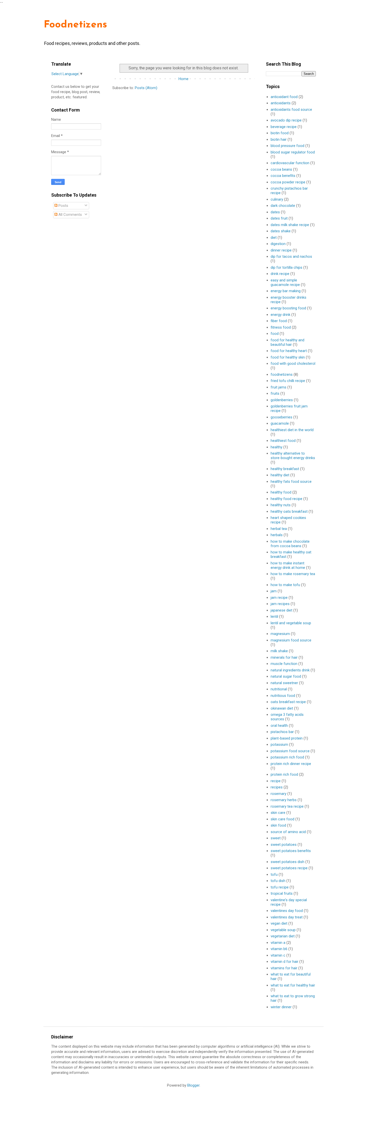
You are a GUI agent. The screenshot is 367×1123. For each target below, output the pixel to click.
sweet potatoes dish (287, 862)
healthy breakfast (285, 469)
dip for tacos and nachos (291, 256)
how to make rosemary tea (293, 574)
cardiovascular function (290, 163)
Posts (62, 205)
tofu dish (278, 880)
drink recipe (280, 273)
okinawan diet (282, 708)
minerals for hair (284, 657)
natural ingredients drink (290, 670)
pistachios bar (282, 732)
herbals (277, 535)
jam (274, 591)
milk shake (279, 651)
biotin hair (279, 139)
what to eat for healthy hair (293, 985)
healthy (276, 447)
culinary (277, 199)
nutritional (279, 689)
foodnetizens (282, 374)
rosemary (278, 793)
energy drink (280, 314)
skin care (278, 812)
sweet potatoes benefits (291, 851)
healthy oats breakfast (289, 511)
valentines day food (287, 910)
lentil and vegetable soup (291, 623)
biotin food (280, 133)
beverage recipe (284, 127)
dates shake (281, 231)
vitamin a (278, 942)
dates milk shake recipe (290, 225)
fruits (275, 393)
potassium (279, 744)
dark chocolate (283, 205)
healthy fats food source (291, 481)
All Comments (69, 214)
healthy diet (280, 475)
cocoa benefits (283, 175)
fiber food (279, 321)
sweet (276, 838)
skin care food (282, 819)
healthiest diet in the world (292, 430)
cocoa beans (281, 169)
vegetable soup (283, 930)
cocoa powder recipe (288, 182)
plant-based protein (287, 738)
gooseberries (281, 417)
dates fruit (279, 218)
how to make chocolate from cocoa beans (290, 543)
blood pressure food (287, 145)
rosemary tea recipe (287, 806)
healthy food (281, 492)
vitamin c (278, 955)
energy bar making (286, 291)
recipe (276, 781)
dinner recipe (281, 250)
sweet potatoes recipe (289, 868)
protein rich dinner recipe (291, 763)
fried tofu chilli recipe (288, 380)
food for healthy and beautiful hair (287, 342)
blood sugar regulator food (293, 152)
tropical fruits (282, 893)
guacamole (280, 423)
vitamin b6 (279, 949)
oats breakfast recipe (288, 702)
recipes (277, 787)
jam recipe (279, 597)
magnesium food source (291, 640)
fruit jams (278, 387)
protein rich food (284, 774)
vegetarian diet (283, 936)
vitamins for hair (284, 968)
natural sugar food (286, 676)
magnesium (280, 633)
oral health (279, 725)
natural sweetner (284, 683)
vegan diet (279, 923)
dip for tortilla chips (286, 267)
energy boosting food (288, 308)
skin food (278, 825)
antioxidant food (284, 97)
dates (275, 212)
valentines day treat (287, 917)
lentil (274, 616)
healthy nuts (281, 505)
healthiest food (283, 440)
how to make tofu (285, 585)
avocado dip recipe (286, 120)
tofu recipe (280, 887)
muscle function (284, 663)
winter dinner (281, 1007)
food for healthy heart (289, 351)
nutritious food (283, 695)
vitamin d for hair (284, 961)
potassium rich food (287, 757)
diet (274, 237)
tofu (274, 874)
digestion (278, 244)
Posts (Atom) (146, 88)
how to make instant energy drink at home (288, 565)
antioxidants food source (291, 109)
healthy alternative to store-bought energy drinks (293, 455)
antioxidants (281, 103)
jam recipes (280, 604)
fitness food (281, 327)
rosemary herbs (284, 800)
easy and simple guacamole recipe (285, 282)
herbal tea (279, 528)
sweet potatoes (284, 844)
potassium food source (290, 751)
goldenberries (282, 400)
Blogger (193, 1085)
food (275, 333)
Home (183, 79)
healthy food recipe (286, 499)
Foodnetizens (75, 25)
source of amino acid (288, 832)
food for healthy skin (288, 357)
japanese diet (281, 610)
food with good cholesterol (293, 363)
